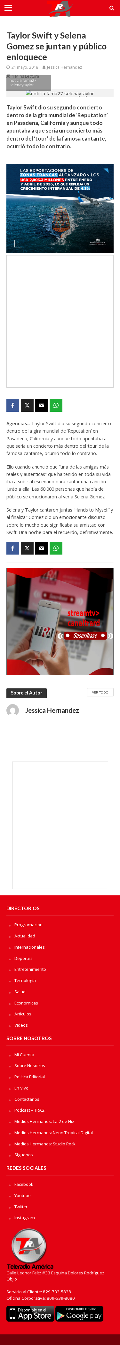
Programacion (28, 924)
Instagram (24, 1217)
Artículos (22, 1014)
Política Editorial (29, 1077)
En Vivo (21, 1088)
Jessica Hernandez (64, 67)
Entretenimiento (30, 969)
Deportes (23, 958)
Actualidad (24, 936)
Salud (20, 992)
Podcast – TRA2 (29, 1110)
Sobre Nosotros (29, 1065)
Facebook (23, 1184)
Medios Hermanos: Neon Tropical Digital (53, 1132)
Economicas (26, 1003)
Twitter (21, 1207)
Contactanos (26, 1099)
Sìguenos (23, 1155)
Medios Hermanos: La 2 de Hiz (44, 1121)
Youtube (22, 1195)
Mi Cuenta (24, 1054)
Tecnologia (25, 980)
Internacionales (29, 947)
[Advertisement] (60, 321)
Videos (21, 1025)
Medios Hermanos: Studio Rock (45, 1144)
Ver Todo (100, 692)
